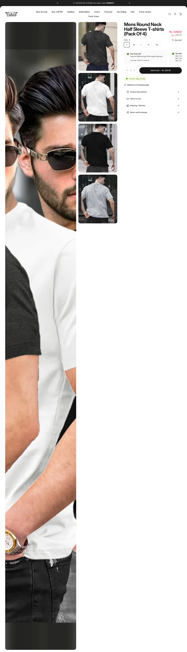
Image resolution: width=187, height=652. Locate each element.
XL (149, 45)
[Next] (129, 3)
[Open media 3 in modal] (97, 97)
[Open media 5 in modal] (97, 199)
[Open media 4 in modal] (97, 148)
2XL (157, 45)
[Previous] (57, 3)
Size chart (178, 40)
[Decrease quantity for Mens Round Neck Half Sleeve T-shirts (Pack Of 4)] (126, 70)
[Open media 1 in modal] (40, 336)
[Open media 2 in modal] (97, 46)
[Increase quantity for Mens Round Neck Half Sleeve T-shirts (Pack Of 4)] (135, 70)
